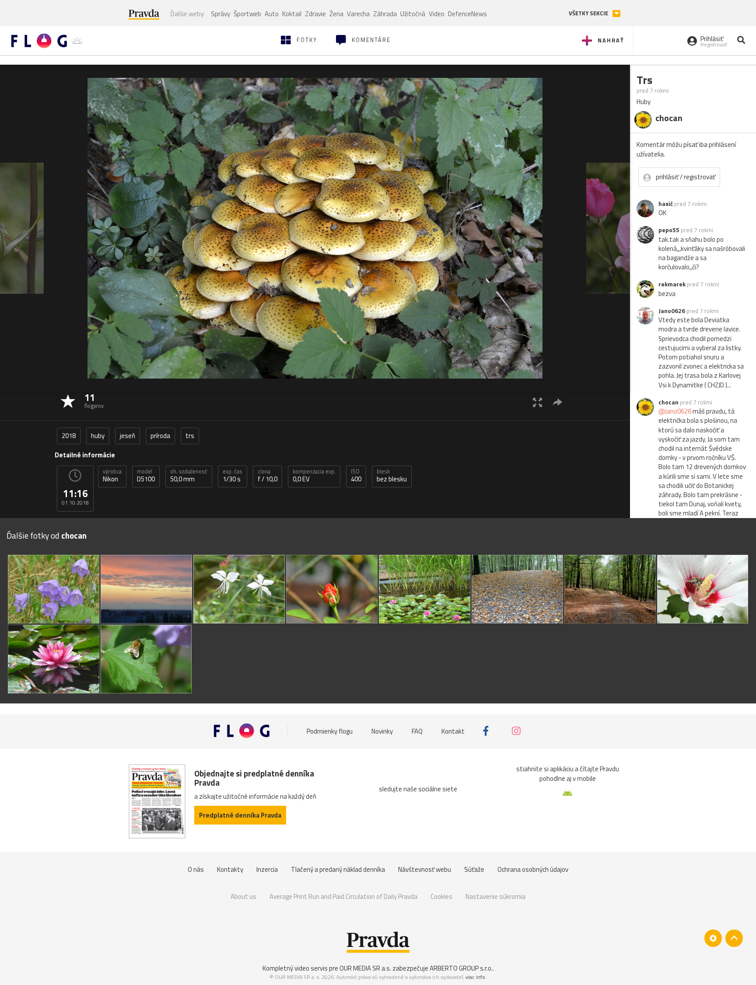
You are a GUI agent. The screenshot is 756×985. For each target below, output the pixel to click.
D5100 (146, 475)
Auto (272, 14)
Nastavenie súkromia (495, 896)
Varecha (358, 14)
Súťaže (474, 869)
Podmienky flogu (330, 731)
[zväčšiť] (537, 402)
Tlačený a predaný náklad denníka (338, 869)
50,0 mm (188, 475)
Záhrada (385, 14)
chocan (668, 402)
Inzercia (267, 869)
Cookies (441, 896)
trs (190, 436)
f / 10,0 (267, 475)
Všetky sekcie (589, 13)
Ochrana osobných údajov (532, 869)
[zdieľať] (557, 402)
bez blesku (392, 475)
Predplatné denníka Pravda (240, 815)
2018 (69, 436)
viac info (475, 977)
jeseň (127, 436)
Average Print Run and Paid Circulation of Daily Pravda (343, 896)
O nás (196, 869)
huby (98, 436)
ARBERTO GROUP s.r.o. (461, 968)
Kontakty (230, 869)
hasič (665, 203)
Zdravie (315, 14)
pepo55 (668, 230)
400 (356, 475)
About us (243, 896)
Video (436, 14)
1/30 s (232, 475)
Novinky (382, 731)
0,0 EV (314, 475)
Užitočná (412, 14)
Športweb (247, 14)
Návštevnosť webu (424, 869)
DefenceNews (467, 14)
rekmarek (672, 284)
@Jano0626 (674, 411)
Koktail (291, 14)
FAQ (417, 731)
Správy (220, 14)
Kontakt (453, 731)
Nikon (112, 475)
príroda (160, 436)
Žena (336, 14)
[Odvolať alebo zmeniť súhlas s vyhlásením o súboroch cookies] (713, 938)
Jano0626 (671, 310)
